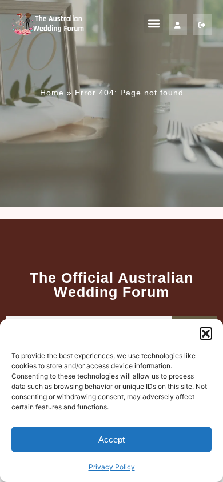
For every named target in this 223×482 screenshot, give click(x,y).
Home (52, 92)
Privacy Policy (112, 467)
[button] (206, 333)
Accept (111, 439)
